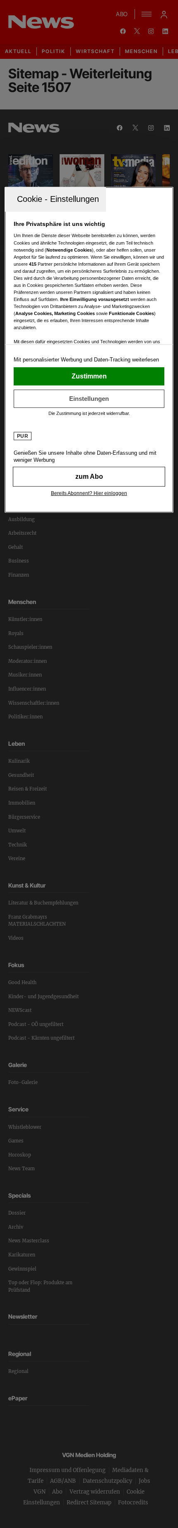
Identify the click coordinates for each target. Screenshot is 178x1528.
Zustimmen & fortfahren (89, 376)
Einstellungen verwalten (89, 399)
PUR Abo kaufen (89, 477)
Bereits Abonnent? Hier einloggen (89, 493)
